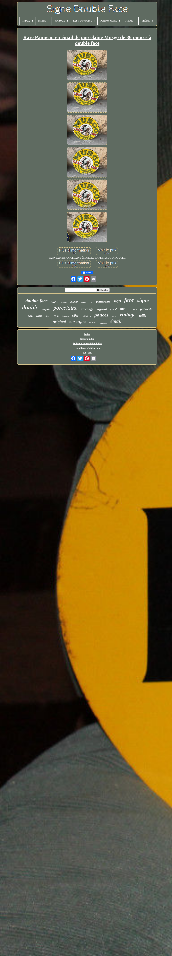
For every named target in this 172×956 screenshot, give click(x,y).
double (30, 307)
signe (143, 300)
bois (134, 309)
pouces (101, 314)
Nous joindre (87, 339)
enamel (64, 302)
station (114, 317)
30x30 (74, 301)
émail (115, 321)
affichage (87, 309)
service (83, 303)
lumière (54, 302)
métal (124, 309)
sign (117, 300)
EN (84, 352)
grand (113, 309)
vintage (128, 314)
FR (90, 352)
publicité (146, 309)
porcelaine (65, 308)
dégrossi (102, 309)
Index (87, 334)
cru (91, 302)
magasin (46, 309)
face (129, 299)
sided (47, 316)
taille (142, 315)
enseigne (77, 321)
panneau (103, 301)
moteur (92, 322)
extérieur (86, 316)
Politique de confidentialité (87, 343)
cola (56, 315)
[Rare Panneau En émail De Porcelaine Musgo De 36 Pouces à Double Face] (87, 65)
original (59, 322)
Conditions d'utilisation (87, 348)
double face (37, 300)
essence (103, 323)
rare (39, 315)
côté (75, 315)
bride (30, 316)
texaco (65, 316)
